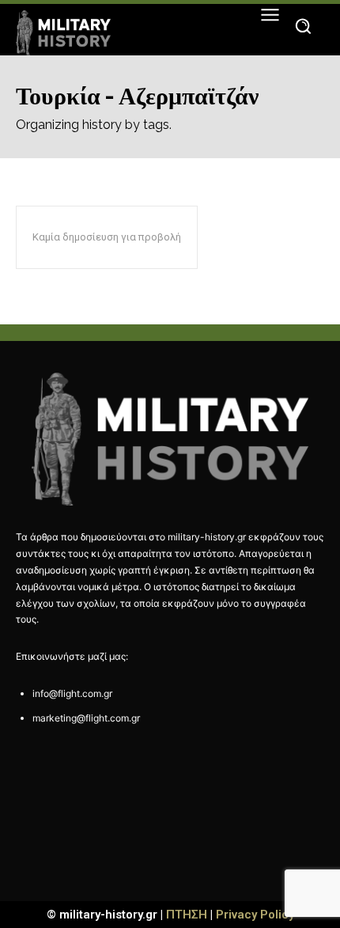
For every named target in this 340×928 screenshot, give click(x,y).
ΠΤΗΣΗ (186, 914)
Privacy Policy (255, 914)
